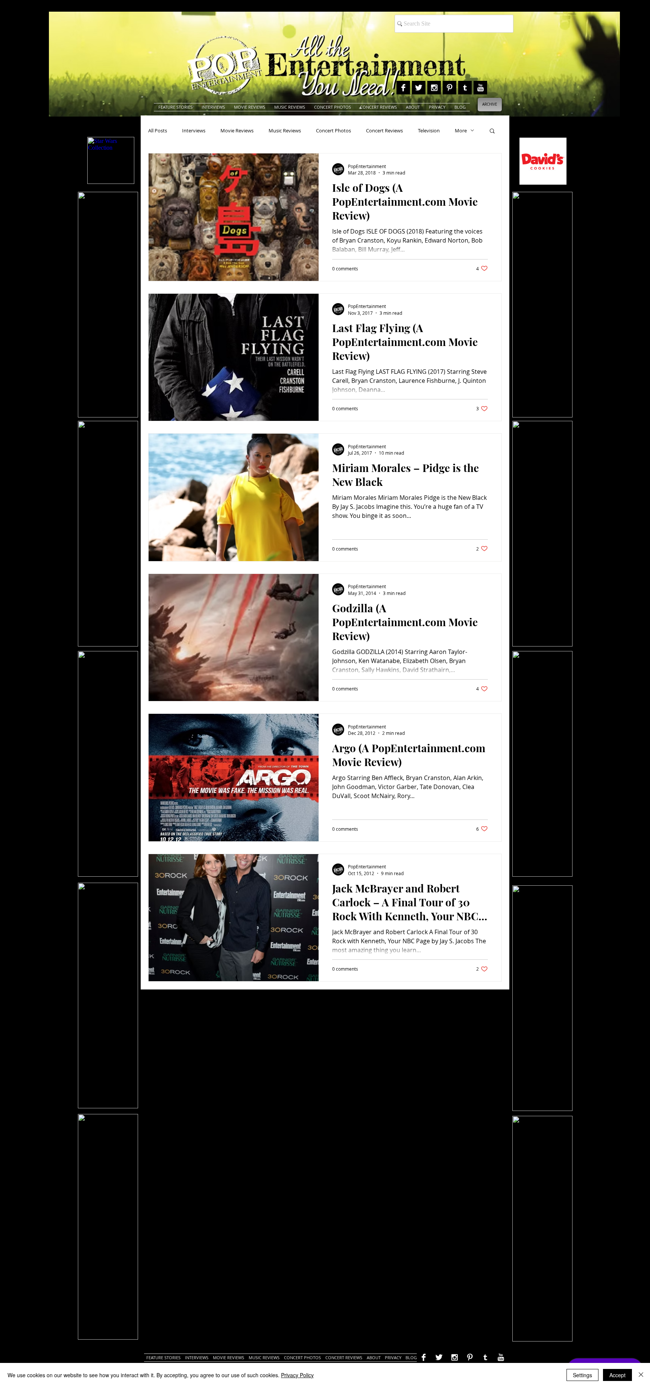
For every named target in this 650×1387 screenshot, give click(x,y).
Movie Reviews (237, 130)
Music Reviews (285, 130)
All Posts (157, 130)
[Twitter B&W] (418, 87)
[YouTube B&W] (480, 87)
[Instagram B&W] (434, 87)
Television (429, 130)
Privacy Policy (297, 1375)
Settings (582, 1375)
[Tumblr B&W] (465, 87)
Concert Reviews (384, 130)
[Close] (640, 1375)
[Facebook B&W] (403, 87)
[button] (492, 131)
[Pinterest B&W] (449, 87)
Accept (617, 1375)
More (461, 130)
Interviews (193, 130)
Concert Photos (333, 130)
